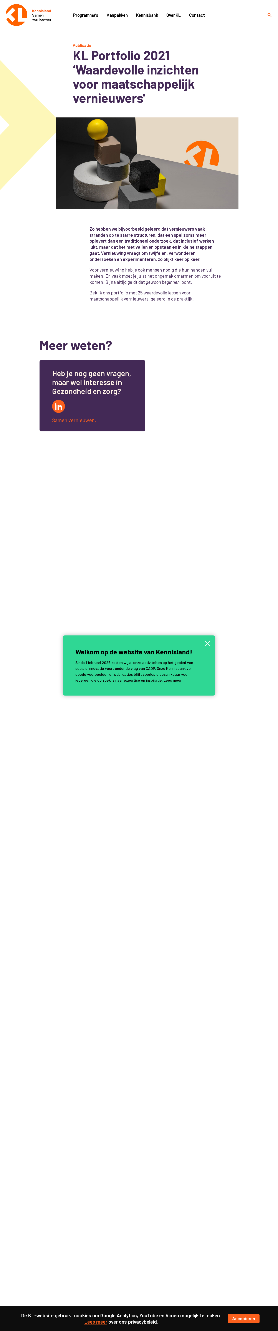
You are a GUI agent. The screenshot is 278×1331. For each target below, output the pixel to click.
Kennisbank (176, 668)
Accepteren (243, 1318)
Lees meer (173, 680)
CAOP (150, 668)
